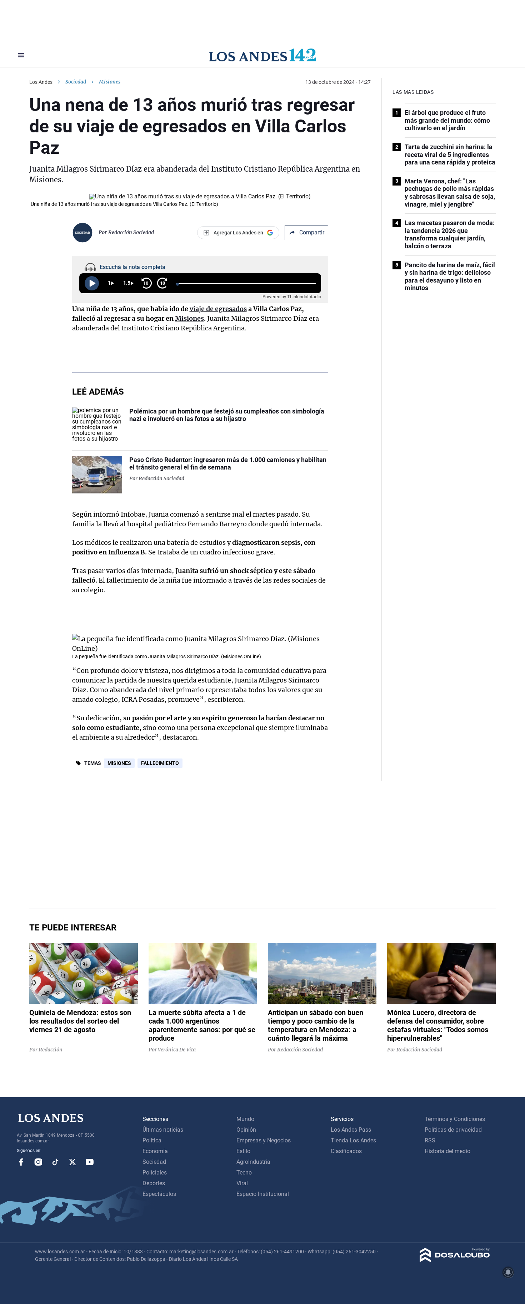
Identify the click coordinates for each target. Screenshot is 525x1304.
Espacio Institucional (262, 1194)
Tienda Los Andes (353, 1140)
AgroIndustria (253, 1161)
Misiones (119, 763)
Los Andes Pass (351, 1129)
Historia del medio (447, 1151)
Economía (155, 1151)
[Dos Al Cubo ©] (455, 1260)
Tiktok (55, 1162)
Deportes (153, 1183)
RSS (430, 1140)
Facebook (21, 1162)
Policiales (154, 1172)
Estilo (243, 1151)
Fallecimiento (160, 763)
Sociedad (75, 81)
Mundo (245, 1119)
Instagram (38, 1162)
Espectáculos (159, 1194)
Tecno (244, 1172)
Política (151, 1140)
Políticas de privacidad (453, 1129)
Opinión (246, 1129)
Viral (242, 1183)
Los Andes (40, 82)
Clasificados (346, 1151)
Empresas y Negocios (263, 1140)
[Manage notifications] (508, 1272)
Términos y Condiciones (455, 1119)
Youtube (89, 1162)
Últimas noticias (162, 1129)
